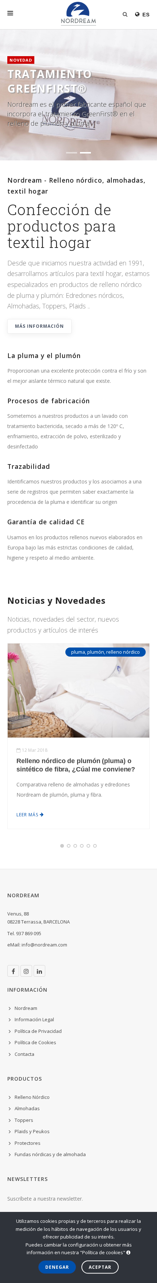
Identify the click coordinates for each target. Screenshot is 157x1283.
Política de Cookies (35, 1042)
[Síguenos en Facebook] (13, 971)
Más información (39, 326)
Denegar (57, 1267)
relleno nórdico (123, 652)
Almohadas (27, 1108)
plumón (95, 652)
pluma (78, 652)
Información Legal (34, 1019)
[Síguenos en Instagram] (26, 971)
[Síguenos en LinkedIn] (39, 971)
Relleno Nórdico (32, 1097)
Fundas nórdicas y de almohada (50, 1154)
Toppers (24, 1120)
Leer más (28, 815)
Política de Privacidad (38, 1031)
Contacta (24, 1054)
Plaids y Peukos (32, 1131)
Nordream (26, 1008)
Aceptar (100, 1267)
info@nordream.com (44, 944)
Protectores (28, 1143)
